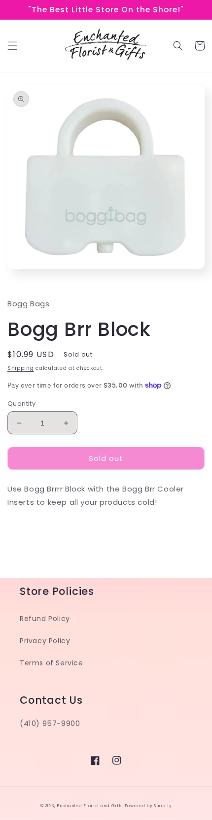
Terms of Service (51, 663)
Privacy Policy (45, 641)
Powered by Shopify (148, 806)
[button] (12, 46)
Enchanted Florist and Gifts (90, 806)
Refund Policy (45, 618)
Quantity (21, 403)
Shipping (20, 368)
